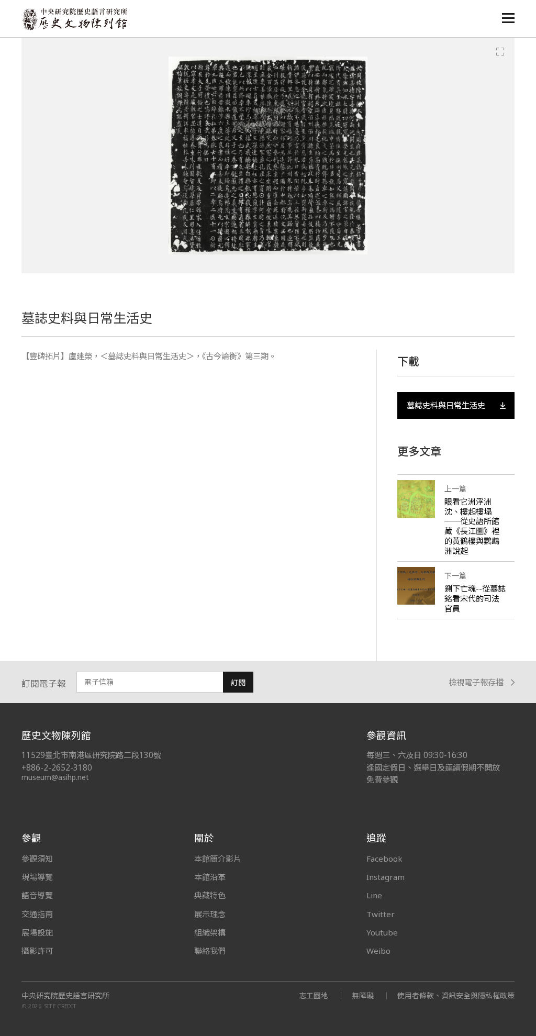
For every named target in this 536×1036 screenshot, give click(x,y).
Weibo (378, 950)
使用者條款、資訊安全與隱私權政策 (456, 995)
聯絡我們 (210, 950)
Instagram (385, 877)
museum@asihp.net (55, 777)
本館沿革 (210, 877)
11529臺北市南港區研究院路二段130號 (91, 755)
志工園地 (313, 995)
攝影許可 (37, 950)
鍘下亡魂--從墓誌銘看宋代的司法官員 (475, 598)
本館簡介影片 (217, 858)
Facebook (384, 858)
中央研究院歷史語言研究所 (65, 995)
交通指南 (37, 914)
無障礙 (363, 995)
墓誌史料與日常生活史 (446, 405)
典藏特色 (210, 895)
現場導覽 (37, 877)
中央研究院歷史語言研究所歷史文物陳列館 (74, 19)
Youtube (382, 932)
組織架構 (210, 932)
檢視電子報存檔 (476, 682)
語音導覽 (37, 895)
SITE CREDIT (60, 1006)
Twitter (380, 914)
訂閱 (238, 682)
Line (374, 895)
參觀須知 (37, 858)
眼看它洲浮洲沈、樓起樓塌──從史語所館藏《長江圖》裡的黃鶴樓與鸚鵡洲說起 (471, 526)
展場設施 (37, 932)
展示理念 (210, 914)
